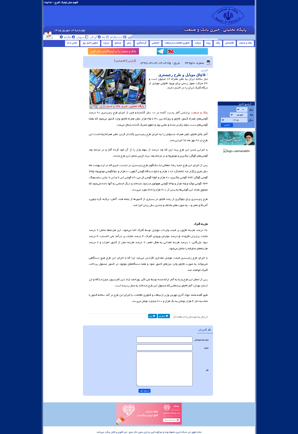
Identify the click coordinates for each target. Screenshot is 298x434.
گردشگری (141, 43)
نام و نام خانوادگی (202, 340)
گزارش (132, 61)
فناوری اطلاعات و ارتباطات (177, 43)
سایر (129, 43)
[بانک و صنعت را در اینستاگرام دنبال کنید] (113, 52)
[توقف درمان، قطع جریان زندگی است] (149, 424)
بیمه (208, 43)
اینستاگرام (116, 37)
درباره (106, 43)
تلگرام (67, 37)
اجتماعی (155, 43)
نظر (207, 370)
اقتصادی (229, 43)
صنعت (198, 43)
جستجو (118, 43)
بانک (218, 43)
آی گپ (93, 37)
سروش (80, 37)
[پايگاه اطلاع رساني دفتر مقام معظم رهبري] (236, 146)
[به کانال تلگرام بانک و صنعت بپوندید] (182, 52)
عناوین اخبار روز (90, 43)
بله (103, 37)
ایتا (129, 37)
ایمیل (206, 347)
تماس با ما (72, 43)
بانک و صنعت (245, 43)
